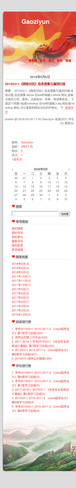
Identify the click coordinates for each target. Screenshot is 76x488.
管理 (68, 60)
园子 (43, 60)
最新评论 (17, 241)
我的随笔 (17, 228)
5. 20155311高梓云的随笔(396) (32, 358)
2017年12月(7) (21, 276)
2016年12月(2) (21, 314)
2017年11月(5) (21, 280)
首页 (51, 60)
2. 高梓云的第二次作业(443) (29, 337)
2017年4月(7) (20, 302)
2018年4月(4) (20, 268)
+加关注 (17, 159)
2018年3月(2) (20, 272)
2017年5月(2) (20, 297)
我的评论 (17, 232)
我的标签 (17, 245)
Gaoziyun (35, 21)
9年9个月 (27, 146)
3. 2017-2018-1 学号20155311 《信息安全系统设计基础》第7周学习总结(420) (40, 343)
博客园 (33, 60)
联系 (60, 60)
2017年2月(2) (20, 310)
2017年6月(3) (20, 293)
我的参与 (17, 237)
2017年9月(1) (20, 289)
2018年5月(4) (20, 264)
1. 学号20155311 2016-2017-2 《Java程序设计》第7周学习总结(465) (40, 331)
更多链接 (17, 249)
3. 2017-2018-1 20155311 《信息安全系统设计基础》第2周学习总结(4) (40, 391)
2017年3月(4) (20, 306)
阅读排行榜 (23, 322)
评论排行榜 (23, 366)
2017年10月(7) (21, 285)
